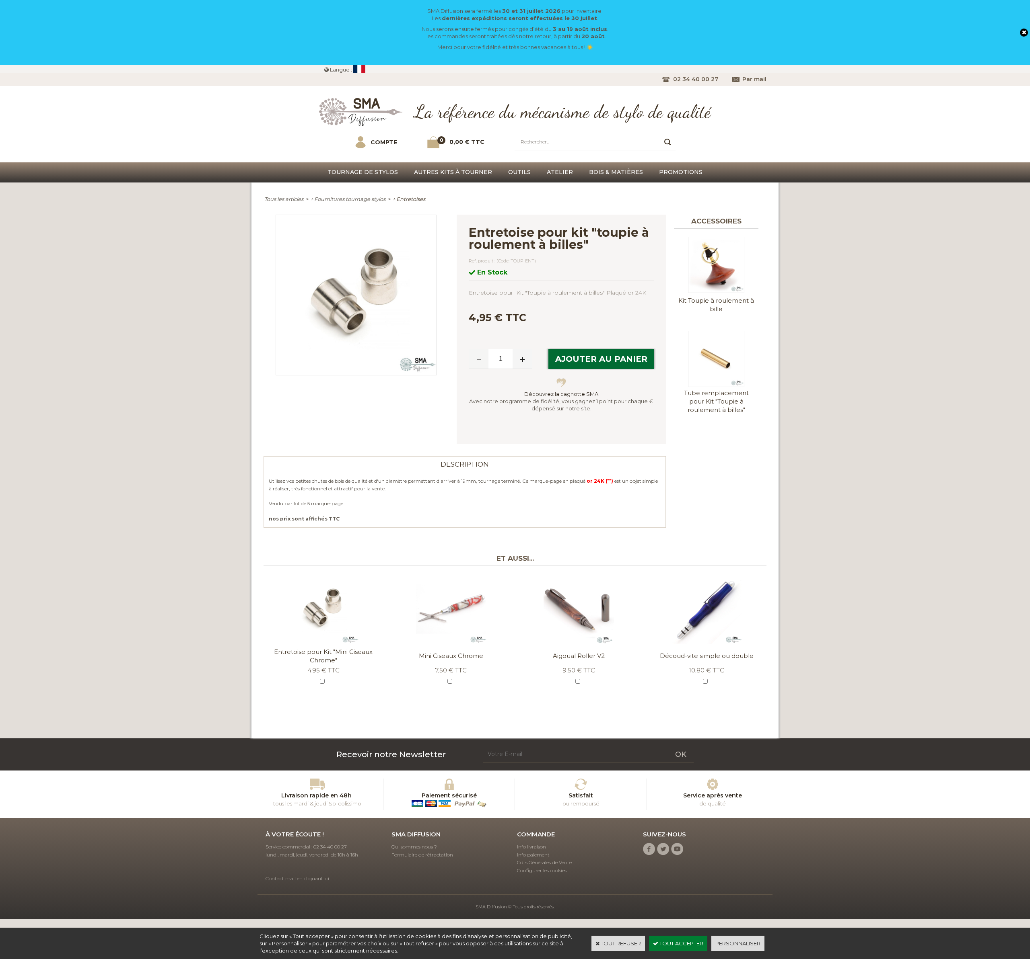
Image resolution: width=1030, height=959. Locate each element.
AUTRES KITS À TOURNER (453, 172)
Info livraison (531, 847)
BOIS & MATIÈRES (616, 172)
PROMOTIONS (680, 172)
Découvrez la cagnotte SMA (561, 394)
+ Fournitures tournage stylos (347, 199)
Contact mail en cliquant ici (297, 878)
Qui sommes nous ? (414, 847)
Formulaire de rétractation (422, 855)
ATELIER (560, 172)
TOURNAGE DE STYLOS (363, 172)
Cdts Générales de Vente (544, 862)
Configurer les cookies (541, 870)
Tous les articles (283, 199)
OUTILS (519, 172)
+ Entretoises (408, 199)
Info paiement (533, 855)
